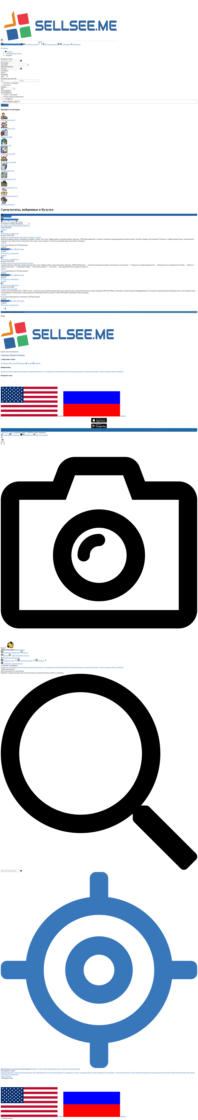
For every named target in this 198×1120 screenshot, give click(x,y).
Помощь (41, 661)
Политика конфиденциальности (32, 371)
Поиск (25, 653)
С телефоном (7, 99)
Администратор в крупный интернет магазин (17, 263)
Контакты (95, 371)
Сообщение (66, 44)
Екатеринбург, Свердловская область (124, 1072)
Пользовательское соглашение (81, 371)
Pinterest (22, 363)
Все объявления (6, 225)
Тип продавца (6, 91)
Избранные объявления (11, 658)
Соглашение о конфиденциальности (57, 371)
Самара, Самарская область (88, 1072)
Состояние (4, 71)
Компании (4, 48)
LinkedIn (37, 363)
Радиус (4, 101)
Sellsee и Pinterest (117, 371)
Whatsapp (5, 363)
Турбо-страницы (105, 371)
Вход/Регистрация (31, 44)
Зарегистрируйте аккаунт (20, 655)
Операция (4, 74)
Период (3, 87)
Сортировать (5, 224)
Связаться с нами (7, 432)
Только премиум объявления (13, 97)
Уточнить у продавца (10, 83)
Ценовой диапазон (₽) (8, 78)
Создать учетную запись (33, 312)
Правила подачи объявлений (11, 371)
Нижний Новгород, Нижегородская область (22, 1072)
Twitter (29, 363)
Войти (6, 655)
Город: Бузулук (6, 227)
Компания (25, 225)
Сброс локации (6, 1076)
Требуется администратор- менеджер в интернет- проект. (21, 237)
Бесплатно (7, 85)
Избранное (76, 44)
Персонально (17, 225)
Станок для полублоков (9, 289)
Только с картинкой (10, 95)
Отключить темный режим (13, 663)
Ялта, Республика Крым (58, 1072)
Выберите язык (9, 661)
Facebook (14, 363)
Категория (4, 63)
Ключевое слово (6, 59)
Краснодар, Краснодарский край (160, 1072)
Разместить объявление (12, 44)
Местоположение (51, 44)
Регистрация (20, 650)
